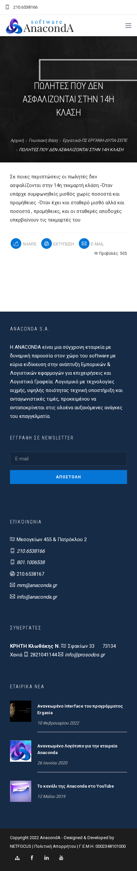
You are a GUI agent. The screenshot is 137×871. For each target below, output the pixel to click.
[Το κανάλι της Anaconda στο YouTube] (20, 791)
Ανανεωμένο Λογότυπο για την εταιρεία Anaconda (77, 749)
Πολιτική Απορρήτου (55, 846)
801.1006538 (31, 562)
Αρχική (17, 140)
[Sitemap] (17, 858)
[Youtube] (61, 858)
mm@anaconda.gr (37, 585)
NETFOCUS (21, 846)
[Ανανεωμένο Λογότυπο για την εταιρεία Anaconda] (20, 751)
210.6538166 (31, 551)
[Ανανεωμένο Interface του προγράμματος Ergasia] (20, 711)
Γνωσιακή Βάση (43, 140)
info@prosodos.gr (85, 655)
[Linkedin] (46, 858)
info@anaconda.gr (37, 597)
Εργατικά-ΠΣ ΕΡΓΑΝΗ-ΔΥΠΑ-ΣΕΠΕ (95, 140)
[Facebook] (32, 858)
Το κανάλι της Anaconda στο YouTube (75, 786)
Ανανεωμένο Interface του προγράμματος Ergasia (80, 709)
